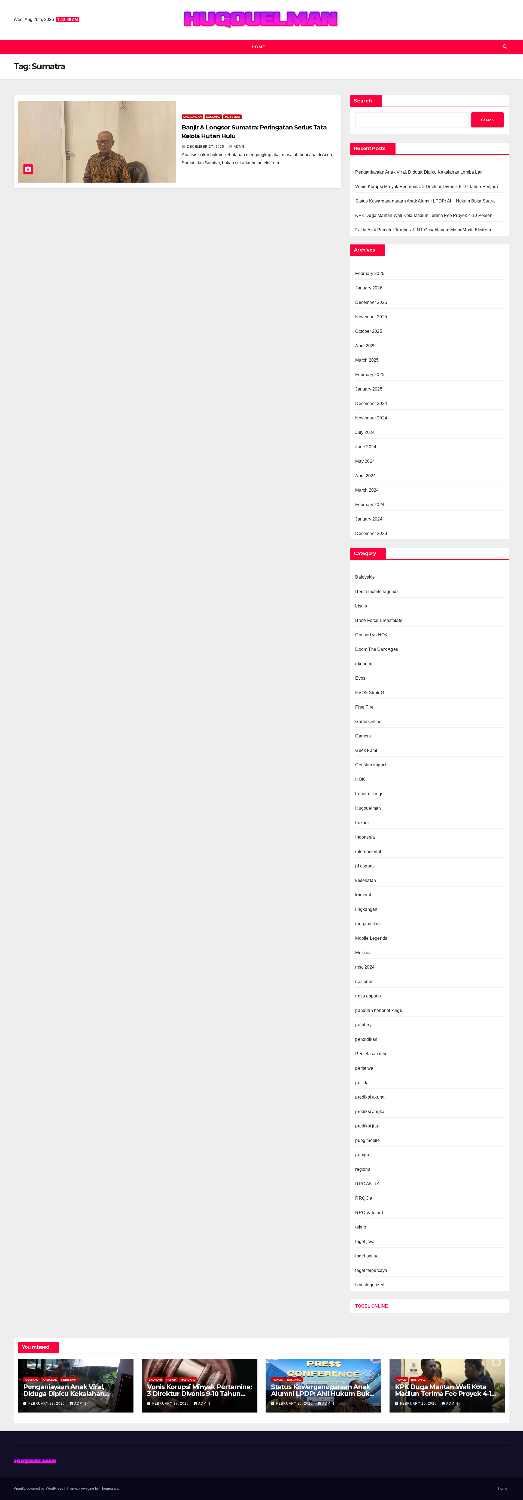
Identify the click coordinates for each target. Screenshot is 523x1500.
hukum (362, 822)
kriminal (363, 895)
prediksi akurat (369, 1097)
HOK (360, 779)
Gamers (363, 736)
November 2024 (371, 418)
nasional (213, 116)
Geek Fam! (366, 750)
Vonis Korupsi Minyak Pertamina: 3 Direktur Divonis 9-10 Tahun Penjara (426, 186)
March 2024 (367, 490)
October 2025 (368, 331)
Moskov (362, 952)
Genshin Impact (370, 765)
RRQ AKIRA (367, 1183)
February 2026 (369, 273)
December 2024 (371, 403)
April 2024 (365, 475)
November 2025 (371, 316)
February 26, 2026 (295, 1403)
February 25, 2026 (419, 1403)
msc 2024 (365, 967)
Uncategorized (369, 1285)
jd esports (365, 866)
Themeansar (109, 1488)
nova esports (368, 996)
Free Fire (364, 707)
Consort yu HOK (371, 635)
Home (258, 46)
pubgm (362, 1155)
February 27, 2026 (171, 1403)
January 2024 (368, 519)
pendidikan (366, 1039)
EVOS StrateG (369, 692)
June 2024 (365, 446)
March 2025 (367, 360)
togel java (365, 1241)
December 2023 (371, 533)
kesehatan (365, 880)
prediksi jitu (366, 1126)
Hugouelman (368, 808)
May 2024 (365, 461)
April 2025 (365, 345)
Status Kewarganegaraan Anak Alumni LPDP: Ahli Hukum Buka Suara (424, 201)
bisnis (361, 606)
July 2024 (365, 432)
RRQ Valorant (369, 1212)
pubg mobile (367, 1140)
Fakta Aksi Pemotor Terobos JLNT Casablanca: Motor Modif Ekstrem (423, 230)
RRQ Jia (363, 1198)
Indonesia (365, 837)
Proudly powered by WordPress (39, 1488)
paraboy (363, 1025)
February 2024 (369, 504)
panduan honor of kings (378, 1010)
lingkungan (192, 116)
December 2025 (371, 302)
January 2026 (368, 288)
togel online (366, 1256)
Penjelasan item (371, 1053)
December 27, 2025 (206, 147)
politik (361, 1082)
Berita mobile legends (377, 591)
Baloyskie (365, 577)
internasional (368, 851)
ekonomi (363, 663)
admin (240, 147)
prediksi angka (369, 1111)
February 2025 (369, 374)
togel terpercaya (371, 1270)
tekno (360, 1227)
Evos (360, 678)
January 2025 (368, 389)
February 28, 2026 (47, 1403)
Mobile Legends (371, 938)
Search (363, 101)
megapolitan (367, 923)
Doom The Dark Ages (376, 649)
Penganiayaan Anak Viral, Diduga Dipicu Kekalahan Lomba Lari (419, 172)
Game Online (368, 721)
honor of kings (369, 793)
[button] (505, 46)
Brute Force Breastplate (378, 620)
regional (363, 1169)
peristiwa (232, 116)
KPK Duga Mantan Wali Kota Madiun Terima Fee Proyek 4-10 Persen (423, 215)
